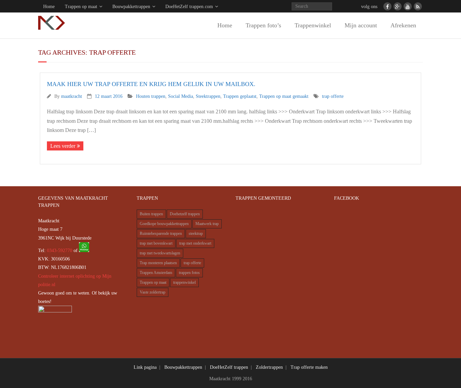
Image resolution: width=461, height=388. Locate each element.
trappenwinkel (184, 282)
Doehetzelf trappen (185, 214)
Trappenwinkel (313, 25)
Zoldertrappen (269, 367)
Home (49, 6)
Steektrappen (208, 96)
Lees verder (62, 146)
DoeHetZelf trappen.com (189, 6)
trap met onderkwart (195, 243)
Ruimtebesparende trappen (161, 233)
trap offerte (333, 96)
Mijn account (361, 25)
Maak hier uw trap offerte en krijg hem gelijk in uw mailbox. (151, 84)
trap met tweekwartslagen (160, 253)
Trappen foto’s (263, 25)
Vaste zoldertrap (152, 292)
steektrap (196, 233)
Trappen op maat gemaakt (283, 96)
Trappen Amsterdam (156, 273)
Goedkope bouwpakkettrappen (164, 224)
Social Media (180, 96)
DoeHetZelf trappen (229, 367)
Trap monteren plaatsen (158, 263)
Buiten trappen (151, 214)
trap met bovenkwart (156, 243)
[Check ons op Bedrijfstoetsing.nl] (55, 310)
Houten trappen (150, 96)
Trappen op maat (81, 6)
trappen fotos (189, 273)
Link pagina (145, 367)
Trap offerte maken (309, 367)
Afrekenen (403, 25)
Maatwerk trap (207, 224)
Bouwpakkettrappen (131, 6)
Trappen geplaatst (239, 96)
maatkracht (71, 96)
